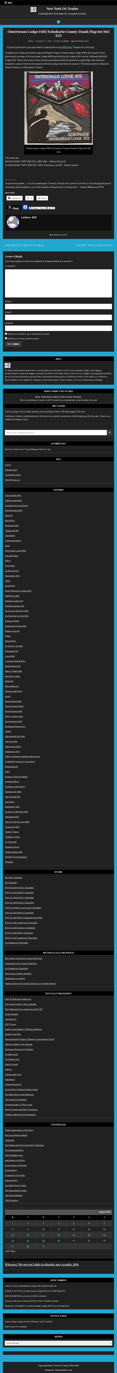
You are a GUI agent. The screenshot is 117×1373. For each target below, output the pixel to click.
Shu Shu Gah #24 (12, 796)
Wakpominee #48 (13, 852)
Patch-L (8, 1069)
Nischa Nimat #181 (13, 711)
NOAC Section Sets (14, 716)
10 (43, 1229)
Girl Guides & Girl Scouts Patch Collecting (24, 1145)
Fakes (8, 560)
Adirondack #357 (13, 495)
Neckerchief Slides (14, 706)
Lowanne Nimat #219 (15, 661)
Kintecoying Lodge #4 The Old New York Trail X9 (28, 1321)
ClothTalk (9, 1140)
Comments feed (12, 474)
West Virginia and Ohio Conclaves (21, 1109)
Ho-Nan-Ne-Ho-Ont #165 (16, 616)
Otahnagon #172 (12, 751)
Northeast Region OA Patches (19, 1049)
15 (13, 1234)
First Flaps (10, 565)
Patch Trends (11, 1064)
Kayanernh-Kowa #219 (16, 626)
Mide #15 (9, 681)
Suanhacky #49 (12, 806)
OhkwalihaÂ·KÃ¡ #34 (15, 736)
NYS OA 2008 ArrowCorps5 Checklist (23, 907)
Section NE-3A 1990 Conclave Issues (40, 1301)
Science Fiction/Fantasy (16, 776)
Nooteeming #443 (13, 721)
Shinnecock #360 (13, 791)
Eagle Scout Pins (13, 1034)
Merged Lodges (12, 676)
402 (60, 234)
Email (8, 312)
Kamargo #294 (12, 621)
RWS (7, 771)
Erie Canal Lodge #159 (15, 550)
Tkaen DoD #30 (12, 827)
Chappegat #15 (12, 530)
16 (28, 1234)
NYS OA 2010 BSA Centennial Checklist (23, 917)
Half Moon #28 (12, 595)
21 (104, 1234)
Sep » (13, 1250)
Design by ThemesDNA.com (58, 1370)
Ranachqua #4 (11, 766)
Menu (10, 2)
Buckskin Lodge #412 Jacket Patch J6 (38, 1286)
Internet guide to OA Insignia (18, 1044)
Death (64, 234)
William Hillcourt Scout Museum (20, 1114)
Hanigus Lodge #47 (14, 601)
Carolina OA (10, 1019)
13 (89, 1229)
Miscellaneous (12, 686)
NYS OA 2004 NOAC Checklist (19, 897)
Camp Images (11, 1014)
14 (104, 1229)
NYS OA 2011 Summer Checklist (20, 927)
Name (8, 301)
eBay (7, 545)
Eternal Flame (11, 555)
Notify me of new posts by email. (23, 338)
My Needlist (11, 882)
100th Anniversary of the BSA (19, 1130)
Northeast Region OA (15, 726)
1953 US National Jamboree (18, 999)
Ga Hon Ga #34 (12, 570)
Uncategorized (12, 847)
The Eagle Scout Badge (16, 1099)
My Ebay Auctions (13, 877)
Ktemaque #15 (11, 651)
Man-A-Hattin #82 (13, 671)
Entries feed (11, 469)
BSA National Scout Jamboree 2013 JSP (24, 1009)
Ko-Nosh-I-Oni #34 (14, 646)
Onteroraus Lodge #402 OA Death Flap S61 (45, 1291)
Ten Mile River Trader (15, 1185)
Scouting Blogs (12, 781)
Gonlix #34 (10, 585)
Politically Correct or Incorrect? (20, 761)
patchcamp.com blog (15, 978)
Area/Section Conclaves (16, 505)
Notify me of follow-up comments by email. (28, 334)
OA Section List (12, 1059)
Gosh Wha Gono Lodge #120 (18, 590)
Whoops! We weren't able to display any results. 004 (42, 1265)
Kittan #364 (10, 641)
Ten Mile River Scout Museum (19, 1094)
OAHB (8, 731)
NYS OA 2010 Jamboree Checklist (21, 922)
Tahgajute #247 (12, 816)
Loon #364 (10, 656)
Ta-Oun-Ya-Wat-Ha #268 (16, 811)
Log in (8, 464)
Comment (10, 266)
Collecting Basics (13, 540)
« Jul (7, 1250)
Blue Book (10, 520)
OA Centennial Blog (14, 1150)
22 (13, 1240)
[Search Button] (58, 22)
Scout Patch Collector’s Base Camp (21, 1089)
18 (59, 1234)
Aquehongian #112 (13, 500)
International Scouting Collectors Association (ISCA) (30, 1039)
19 (74, 1234)
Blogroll (9, 515)
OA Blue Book (11, 1054)
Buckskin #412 (12, 525)
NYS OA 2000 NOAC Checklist (19, 887)
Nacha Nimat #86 (13, 701)
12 (74, 1229)
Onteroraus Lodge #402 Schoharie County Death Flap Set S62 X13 (59, 33)
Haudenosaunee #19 (14, 606)
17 (43, 1234)
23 (28, 1240)
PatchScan (10, 1079)
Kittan (8, 636)
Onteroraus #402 (81, 41)
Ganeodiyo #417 (12, 575)
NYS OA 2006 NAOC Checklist (19, 902)
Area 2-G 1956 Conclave (35, 1296)
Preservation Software (16, 1165)
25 (59, 1240)
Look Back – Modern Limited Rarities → (94, 245)
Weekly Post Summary (16, 857)
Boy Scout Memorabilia (16, 1135)
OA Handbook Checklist (16, 942)
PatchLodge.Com (13, 1074)
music (8, 696)
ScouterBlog (11, 1170)
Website (9, 323)
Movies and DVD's (13, 691)
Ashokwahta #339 (13, 510)
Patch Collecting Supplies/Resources (22, 756)
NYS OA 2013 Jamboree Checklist (21, 938)
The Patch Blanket (13, 1195)
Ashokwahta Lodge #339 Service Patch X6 (48, 1306)
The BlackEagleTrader (16, 1190)
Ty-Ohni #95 (11, 842)
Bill (32, 41)
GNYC (8, 580)
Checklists (10, 535)
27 (89, 1240)
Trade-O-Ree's (12, 831)
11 (59, 1229)
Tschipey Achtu (12, 836)
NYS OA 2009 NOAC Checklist (19, 912)
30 (28, 1246)
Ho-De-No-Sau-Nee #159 (16, 610)
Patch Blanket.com (14, 1155)
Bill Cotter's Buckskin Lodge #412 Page (23, 958)
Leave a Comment (62, 41)
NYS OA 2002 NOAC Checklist (19, 892)
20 (89, 1234)
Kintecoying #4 (12, 631)
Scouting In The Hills (15, 1175)
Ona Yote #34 (11, 741)
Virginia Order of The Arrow (18, 1104)
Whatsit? (9, 862)
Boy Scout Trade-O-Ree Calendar (20, 1004)
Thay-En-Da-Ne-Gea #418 (17, 821)
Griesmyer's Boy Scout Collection (21, 963)
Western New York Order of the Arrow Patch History (30, 983)
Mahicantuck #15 (13, 666)
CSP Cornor (10, 1024)
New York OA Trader (62, 9)
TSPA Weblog (11, 1200)
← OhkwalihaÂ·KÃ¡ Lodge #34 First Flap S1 (23, 245)
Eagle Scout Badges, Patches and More (23, 1029)
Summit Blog (11, 1180)
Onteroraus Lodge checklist (18, 973)
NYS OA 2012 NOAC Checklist (19, 932)
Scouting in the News (15, 786)
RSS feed (67, 47)
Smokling (9, 801)
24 (43, 1240)
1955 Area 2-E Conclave (16, 1326)
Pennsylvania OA (13, 1084)
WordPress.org (12, 479)
